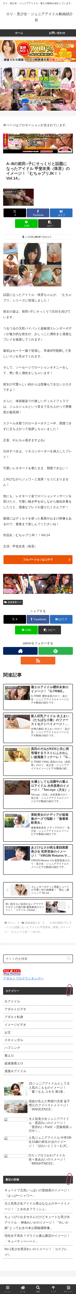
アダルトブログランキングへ (23, 978)
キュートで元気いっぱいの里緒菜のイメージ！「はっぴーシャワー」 (37, 1193)
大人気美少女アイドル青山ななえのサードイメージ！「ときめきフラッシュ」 (37, 1206)
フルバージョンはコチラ (38, 559)
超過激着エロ (15, 602)
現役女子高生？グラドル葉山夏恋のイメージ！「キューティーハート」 (37, 1238)
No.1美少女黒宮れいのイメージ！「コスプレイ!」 (35, 1251)
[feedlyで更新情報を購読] (55, 651)
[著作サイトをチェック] (20, 651)
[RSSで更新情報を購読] (38, 660)
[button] (49, 223)
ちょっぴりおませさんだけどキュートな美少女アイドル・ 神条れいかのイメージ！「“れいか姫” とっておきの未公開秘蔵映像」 (37, 1222)
